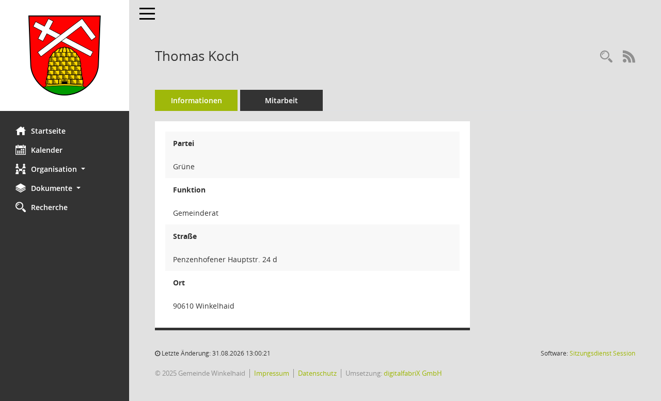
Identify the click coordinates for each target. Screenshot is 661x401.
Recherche (49, 207)
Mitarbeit (281, 100)
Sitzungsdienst (602, 353)
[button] (64, 169)
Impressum (271, 373)
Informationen (196, 100)
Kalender (46, 150)
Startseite (48, 131)
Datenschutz (317, 373)
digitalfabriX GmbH (413, 373)
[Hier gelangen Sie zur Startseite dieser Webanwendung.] (64, 55)
